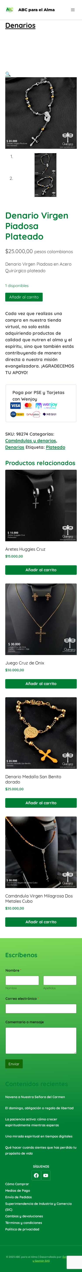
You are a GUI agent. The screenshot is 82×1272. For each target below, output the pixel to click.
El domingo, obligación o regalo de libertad (39, 1108)
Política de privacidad (22, 1229)
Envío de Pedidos (18, 1197)
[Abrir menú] (73, 9)
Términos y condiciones (23, 1223)
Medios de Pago (17, 1190)
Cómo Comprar (17, 1184)
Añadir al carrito (24, 297)
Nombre (11, 988)
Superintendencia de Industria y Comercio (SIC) (38, 1207)
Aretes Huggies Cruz (25, 549)
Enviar (14, 1064)
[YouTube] (46, 1175)
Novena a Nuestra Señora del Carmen (35, 1097)
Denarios (20, 25)
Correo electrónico (22, 999)
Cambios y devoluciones (24, 1216)
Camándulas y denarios (30, 440)
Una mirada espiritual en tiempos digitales (38, 1136)
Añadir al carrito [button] (41, 569)
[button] (8, 74)
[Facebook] (36, 1175)
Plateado (55, 447)
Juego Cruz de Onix (24, 663)
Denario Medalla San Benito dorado (33, 779)
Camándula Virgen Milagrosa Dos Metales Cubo (39, 898)
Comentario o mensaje (24, 1022)
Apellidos (49, 988)
